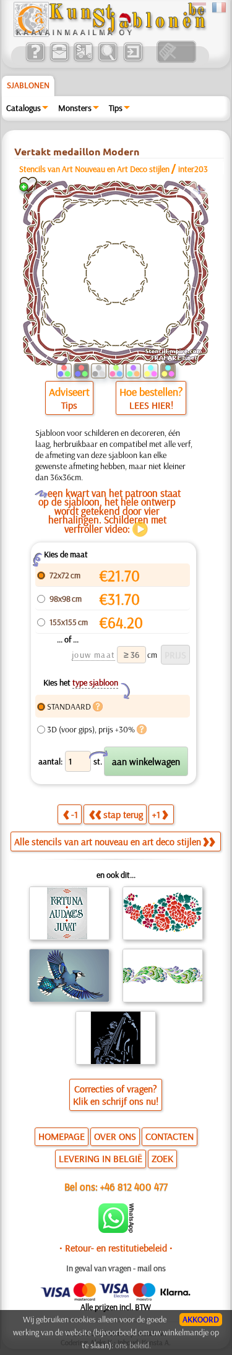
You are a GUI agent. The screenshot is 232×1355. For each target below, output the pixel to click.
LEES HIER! (151, 405)
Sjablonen (28, 85)
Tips (115, 107)
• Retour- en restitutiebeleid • (116, 1248)
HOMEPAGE (61, 1136)
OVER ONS (115, 1136)
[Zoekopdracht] (107, 59)
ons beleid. (133, 1345)
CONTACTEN (169, 1136)
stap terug (123, 814)
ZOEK (162, 1158)
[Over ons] (35, 59)
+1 (156, 814)
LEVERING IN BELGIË (100, 1158)
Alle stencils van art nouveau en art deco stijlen (107, 841)
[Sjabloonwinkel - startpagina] (109, 33)
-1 (74, 814)
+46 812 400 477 (134, 1186)
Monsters (75, 107)
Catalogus (23, 107)
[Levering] (83, 59)
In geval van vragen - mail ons (116, 1268)
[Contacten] (59, 59)
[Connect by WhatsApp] (116, 1229)
